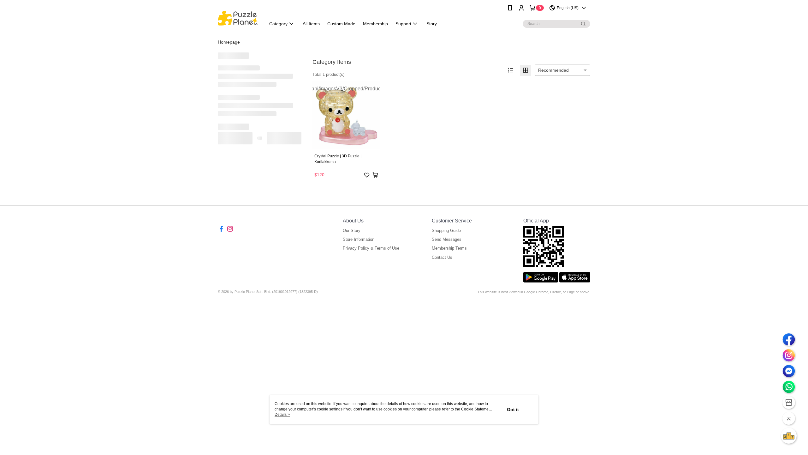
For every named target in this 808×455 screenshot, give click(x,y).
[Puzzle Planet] (238, 16)
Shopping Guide (446, 230)
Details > (282, 414)
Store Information (358, 239)
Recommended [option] (553, 70)
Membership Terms (449, 248)
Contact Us (442, 257)
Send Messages (446, 239)
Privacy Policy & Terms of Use (371, 248)
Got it (513, 409)
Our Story (351, 230)
